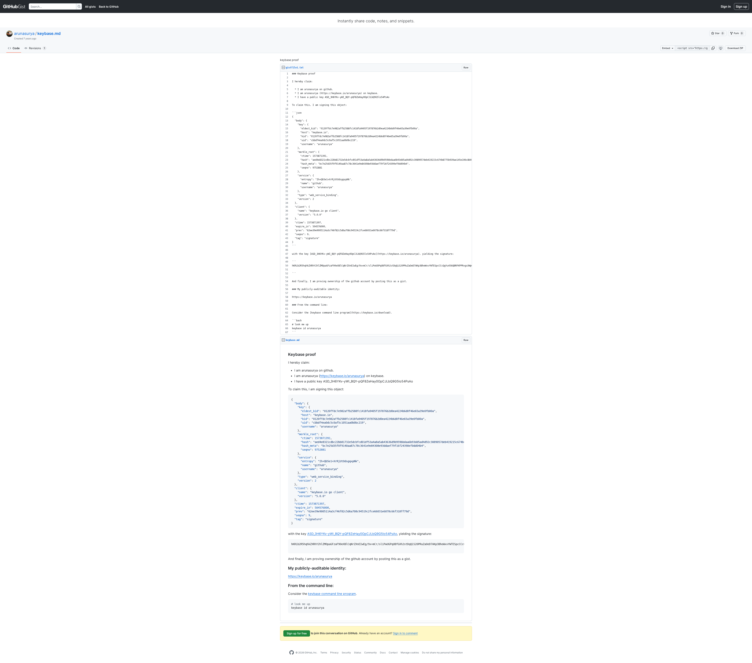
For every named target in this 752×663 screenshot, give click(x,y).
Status (357, 652)
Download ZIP (735, 48)
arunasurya (24, 33)
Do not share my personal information (442, 652)
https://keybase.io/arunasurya (342, 376)
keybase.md (49, 33)
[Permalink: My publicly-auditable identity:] (285, 568)
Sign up (741, 6)
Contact (393, 652)
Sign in (726, 6)
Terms (323, 652)
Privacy (334, 652)
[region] (376, 203)
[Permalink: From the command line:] (285, 585)
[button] (713, 48)
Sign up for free (297, 633)
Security (346, 652)
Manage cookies (410, 652)
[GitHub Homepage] (291, 652)
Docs (383, 652)
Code (16, 48)
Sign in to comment (405, 633)
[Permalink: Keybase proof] (285, 354)
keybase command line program (332, 594)
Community (370, 652)
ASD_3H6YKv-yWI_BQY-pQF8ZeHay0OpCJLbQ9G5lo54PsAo (352, 534)
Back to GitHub (109, 6)
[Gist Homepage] (14, 6)
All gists (90, 6)
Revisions (37, 48)
